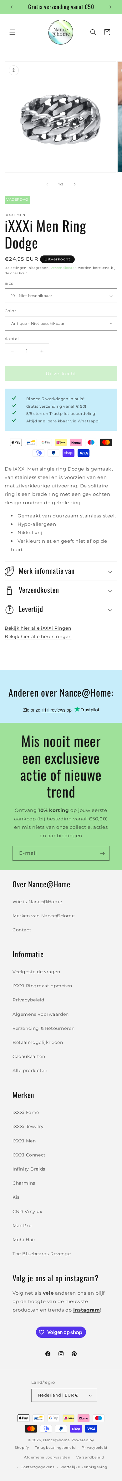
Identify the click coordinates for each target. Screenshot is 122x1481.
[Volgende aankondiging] (110, 7)
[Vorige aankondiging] (11, 7)
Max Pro (22, 1225)
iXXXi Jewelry (28, 1126)
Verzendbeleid (90, 1457)
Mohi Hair (24, 1239)
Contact (22, 930)
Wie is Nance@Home (37, 901)
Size (9, 283)
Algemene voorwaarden (41, 1014)
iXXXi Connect (29, 1155)
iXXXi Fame (26, 1112)
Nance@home (56, 1440)
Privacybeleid (28, 1000)
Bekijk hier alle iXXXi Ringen (38, 628)
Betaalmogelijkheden (38, 1042)
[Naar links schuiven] (47, 184)
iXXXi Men (24, 1141)
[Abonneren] (102, 853)
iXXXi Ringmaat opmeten (42, 986)
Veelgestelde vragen (36, 972)
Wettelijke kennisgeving (83, 1467)
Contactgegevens (37, 1467)
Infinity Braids (29, 1169)
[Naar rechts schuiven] (75, 184)
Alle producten (30, 1070)
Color (10, 310)
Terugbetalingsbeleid (55, 1447)
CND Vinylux (27, 1211)
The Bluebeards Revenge (42, 1254)
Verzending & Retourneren (43, 1028)
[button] (12, 32)
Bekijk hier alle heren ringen (38, 636)
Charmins (24, 1183)
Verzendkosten (64, 268)
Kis (16, 1197)
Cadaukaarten (29, 1056)
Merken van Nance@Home (44, 916)
